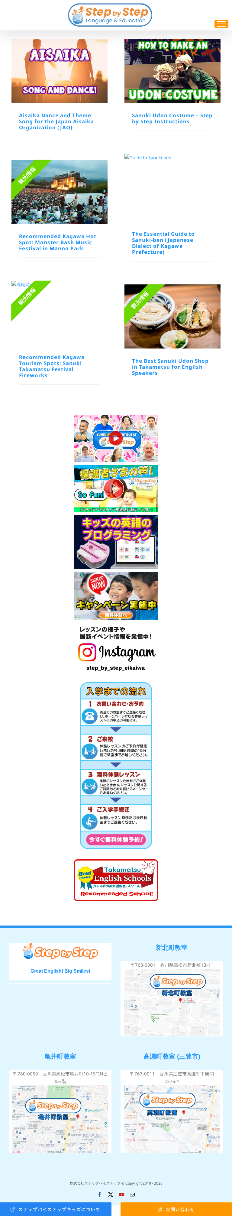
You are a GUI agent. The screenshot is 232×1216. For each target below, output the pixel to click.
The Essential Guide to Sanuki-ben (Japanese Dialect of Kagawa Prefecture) (163, 242)
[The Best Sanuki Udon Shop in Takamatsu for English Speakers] (172, 316)
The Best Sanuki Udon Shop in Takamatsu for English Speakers (170, 366)
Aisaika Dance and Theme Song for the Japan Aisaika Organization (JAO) (56, 121)
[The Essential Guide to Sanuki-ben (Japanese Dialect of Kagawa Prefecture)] (172, 188)
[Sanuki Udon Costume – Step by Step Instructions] (172, 71)
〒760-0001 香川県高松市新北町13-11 (171, 965)
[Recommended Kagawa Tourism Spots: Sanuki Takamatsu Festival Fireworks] (59, 313)
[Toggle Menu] (221, 24)
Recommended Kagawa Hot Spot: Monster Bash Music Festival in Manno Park (57, 242)
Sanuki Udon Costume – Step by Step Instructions (172, 118)
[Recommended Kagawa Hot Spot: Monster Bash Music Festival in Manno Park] (59, 192)
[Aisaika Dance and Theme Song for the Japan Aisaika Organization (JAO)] (59, 71)
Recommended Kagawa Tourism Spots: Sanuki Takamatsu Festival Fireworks (52, 366)
